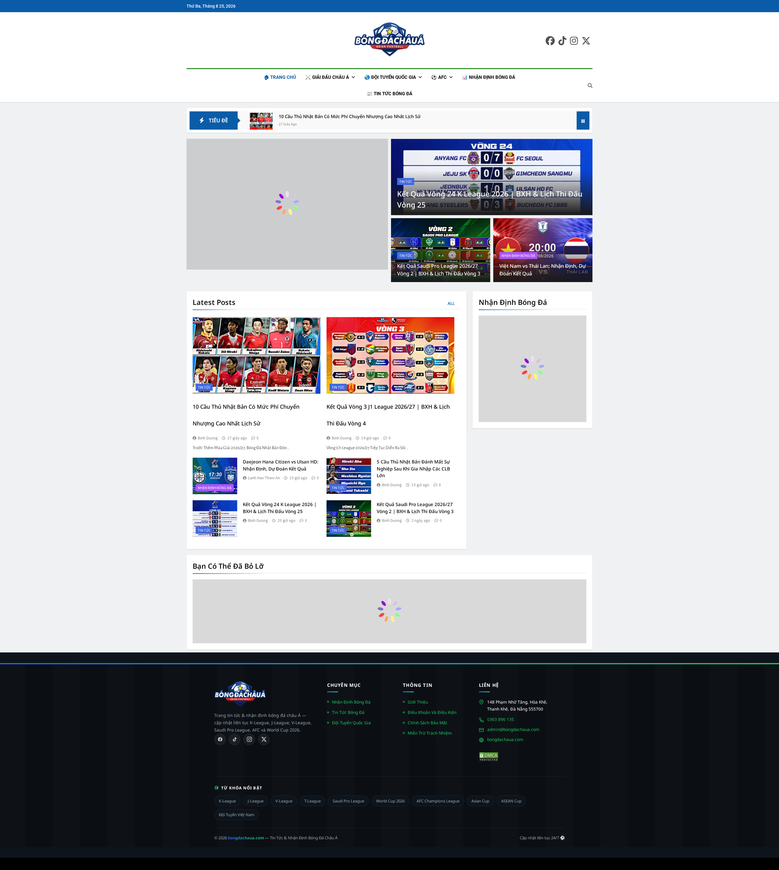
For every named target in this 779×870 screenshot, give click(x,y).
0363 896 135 (500, 719)
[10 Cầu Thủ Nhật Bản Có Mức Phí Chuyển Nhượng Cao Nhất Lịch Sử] (261, 124)
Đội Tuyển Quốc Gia (351, 722)
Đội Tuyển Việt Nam (236, 814)
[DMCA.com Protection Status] (488, 757)
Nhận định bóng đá (518, 255)
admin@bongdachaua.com (513, 729)
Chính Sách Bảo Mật (427, 722)
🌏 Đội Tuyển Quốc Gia (390, 77)
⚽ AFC (439, 77)
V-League (283, 801)
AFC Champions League (438, 801)
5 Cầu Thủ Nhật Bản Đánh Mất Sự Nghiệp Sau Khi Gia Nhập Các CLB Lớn (413, 468)
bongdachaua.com (505, 739)
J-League (256, 801)
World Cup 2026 (390, 801)
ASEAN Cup (511, 801)
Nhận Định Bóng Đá (351, 702)
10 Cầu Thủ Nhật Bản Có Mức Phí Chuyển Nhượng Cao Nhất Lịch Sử (350, 116)
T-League (312, 801)
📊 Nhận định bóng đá (488, 77)
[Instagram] (249, 739)
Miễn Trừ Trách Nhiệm (430, 733)
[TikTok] (234, 739)
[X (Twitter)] (264, 739)
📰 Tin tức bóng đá (389, 93)
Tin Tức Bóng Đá (348, 712)
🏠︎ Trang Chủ (280, 77)
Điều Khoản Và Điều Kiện (432, 712)
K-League (227, 801)
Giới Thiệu (418, 702)
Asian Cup (480, 801)
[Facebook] (220, 739)
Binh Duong (208, 438)
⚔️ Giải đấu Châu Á (327, 77)
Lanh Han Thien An (264, 477)
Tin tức (405, 181)
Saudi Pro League (348, 801)
